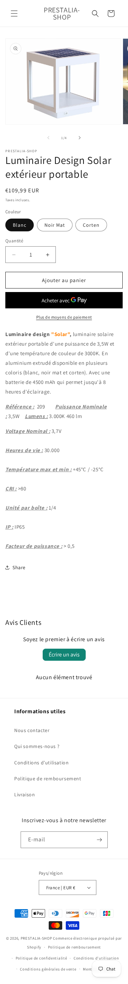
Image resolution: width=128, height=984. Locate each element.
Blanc (19, 225)
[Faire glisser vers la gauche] (48, 137)
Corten (91, 225)
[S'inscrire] (99, 839)
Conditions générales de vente (48, 969)
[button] (14, 13)
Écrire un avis (64, 654)
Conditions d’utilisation (96, 958)
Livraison (24, 794)
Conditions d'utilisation (41, 762)
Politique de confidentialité (41, 958)
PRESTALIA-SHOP (36, 938)
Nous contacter (31, 730)
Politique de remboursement (47, 778)
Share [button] (19, 567)
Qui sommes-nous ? (36, 746)
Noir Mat (54, 225)
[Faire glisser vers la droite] (79, 137)
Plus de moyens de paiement (64, 317)
